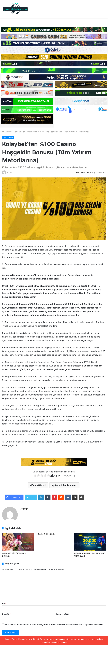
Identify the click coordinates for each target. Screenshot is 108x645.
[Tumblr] (47, 497)
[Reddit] (61, 497)
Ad (4, 603)
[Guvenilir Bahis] (15, 9)
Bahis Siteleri (19, 132)
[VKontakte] (68, 497)
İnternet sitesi (62, 614)
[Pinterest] (54, 497)
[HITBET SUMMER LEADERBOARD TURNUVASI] (90, 542)
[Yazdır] (81, 497)
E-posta (6, 614)
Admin (10, 173)
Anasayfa (8, 132)
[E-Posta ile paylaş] (74, 497)
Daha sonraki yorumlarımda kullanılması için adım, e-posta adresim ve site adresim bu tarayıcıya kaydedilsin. (54, 624)
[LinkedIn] (41, 497)
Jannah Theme (11, 639)
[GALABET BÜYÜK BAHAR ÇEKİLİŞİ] (18, 542)
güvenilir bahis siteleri (65, 485)
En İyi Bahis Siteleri (47, 534)
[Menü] (104, 10)
